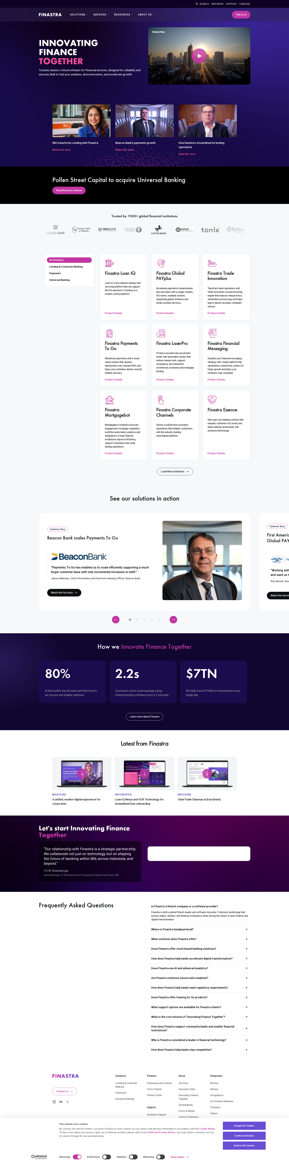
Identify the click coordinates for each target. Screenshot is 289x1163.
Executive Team (187, 1089)
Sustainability (186, 1105)
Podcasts (215, 1107)
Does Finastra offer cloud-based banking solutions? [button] (183, 948)
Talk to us (241, 14)
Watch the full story (62, 592)
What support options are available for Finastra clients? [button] (186, 1007)
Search (204, 4)
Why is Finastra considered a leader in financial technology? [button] (188, 1040)
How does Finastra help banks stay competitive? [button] (181, 1049)
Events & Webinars (189, 1117)
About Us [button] (145, 14)
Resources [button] (122, 14)
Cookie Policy (207, 1128)
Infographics (216, 1095)
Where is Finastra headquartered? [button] (172, 929)
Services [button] (99, 14)
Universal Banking (59, 280)
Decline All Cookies (244, 1145)
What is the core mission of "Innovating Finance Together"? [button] (188, 1016)
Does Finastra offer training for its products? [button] (179, 997)
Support (231, 4)
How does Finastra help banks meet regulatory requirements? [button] (189, 987)
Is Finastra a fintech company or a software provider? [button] (184, 906)
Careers (244, 4)
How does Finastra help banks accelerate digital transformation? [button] (192, 958)
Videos (214, 1113)
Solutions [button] (77, 14)
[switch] (106, 1157)
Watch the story (61, 149)
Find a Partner (154, 1089)
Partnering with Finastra (159, 1083)
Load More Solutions (172, 471)
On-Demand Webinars (221, 1101)
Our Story (183, 1083)
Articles (214, 1083)
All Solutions (56, 260)
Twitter (67, 1102)
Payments (55, 273)
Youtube (61, 1102)
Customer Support (156, 1114)
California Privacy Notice (161, 1132)
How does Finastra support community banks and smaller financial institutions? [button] (192, 1028)
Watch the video (124, 149)
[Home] (50, 14)
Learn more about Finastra (144, 716)
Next (173, 620)
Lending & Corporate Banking (66, 266)
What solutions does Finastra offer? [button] (174, 939)
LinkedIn (54, 1102)
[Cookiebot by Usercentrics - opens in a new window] (39, 1157)
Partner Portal (154, 1095)
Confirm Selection (244, 1135)
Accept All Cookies (244, 1125)
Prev (116, 620)
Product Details (113, 313)
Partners (217, 4)
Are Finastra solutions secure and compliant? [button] (179, 978)
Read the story (187, 154)
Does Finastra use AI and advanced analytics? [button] (179, 968)
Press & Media (186, 1111)
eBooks (214, 1089)
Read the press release (69, 190)
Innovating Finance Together (188, 1097)
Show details (177, 1157)
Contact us (62, 1091)
